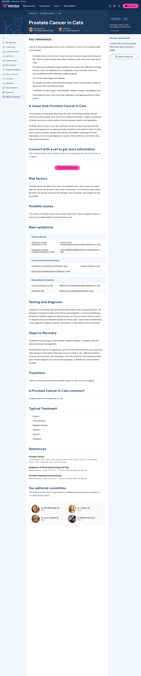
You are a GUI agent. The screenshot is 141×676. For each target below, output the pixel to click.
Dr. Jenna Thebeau (70, 30)
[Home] (11, 6)
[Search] (109, 6)
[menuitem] (30, 6)
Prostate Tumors (36, 457)
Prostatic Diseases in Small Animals (45, 475)
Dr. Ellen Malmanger (49, 508)
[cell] (43, 243)
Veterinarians (15, 1)
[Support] (114, 6)
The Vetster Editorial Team (43, 30)
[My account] (119, 6)
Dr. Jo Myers (83, 508)
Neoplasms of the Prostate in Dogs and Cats (49, 467)
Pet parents (6, 1)
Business (24, 1)
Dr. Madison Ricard (85, 518)
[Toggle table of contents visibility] (3, 38)
